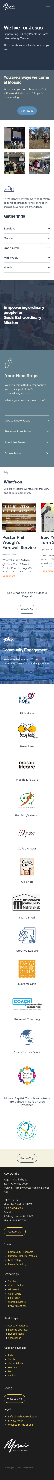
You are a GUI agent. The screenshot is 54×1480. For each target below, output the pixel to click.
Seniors (12, 1375)
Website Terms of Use (20, 1424)
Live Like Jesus (16, 1333)
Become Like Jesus (18, 1329)
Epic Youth (14, 1297)
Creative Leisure (27, 951)
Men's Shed (27, 917)
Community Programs (20, 1252)
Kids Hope (27, 713)
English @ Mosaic (27, 815)
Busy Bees (27, 746)
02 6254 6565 (15, 1208)
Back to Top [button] (27, 1158)
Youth (11, 1359)
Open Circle (14, 1293)
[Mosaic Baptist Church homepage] (23, 6)
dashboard (28, 1467)
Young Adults (15, 1363)
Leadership (14, 1260)
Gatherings (11, 1274)
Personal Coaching (27, 1019)
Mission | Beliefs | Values (22, 1256)
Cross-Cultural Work (27, 1052)
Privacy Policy (15, 1420)
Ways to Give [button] (14, 1398)
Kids (10, 1355)
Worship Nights (17, 1301)
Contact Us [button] (14, 1231)
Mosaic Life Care (27, 780)
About (8, 1244)
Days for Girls (27, 984)
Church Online (16, 1285)
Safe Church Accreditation (23, 1416)
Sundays (13, 1281)
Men (10, 1371)
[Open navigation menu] (47, 6)
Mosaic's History (17, 1264)
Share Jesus (14, 1338)
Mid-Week (13, 1289)
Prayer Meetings (17, 1306)
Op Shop (27, 882)
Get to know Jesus (18, 1325)
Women (12, 1367)
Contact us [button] (27, 110)
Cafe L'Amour (27, 848)
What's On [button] (27, 609)
